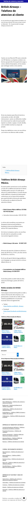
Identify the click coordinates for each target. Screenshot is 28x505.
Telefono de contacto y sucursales (13, 1)
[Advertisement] (14, 42)
